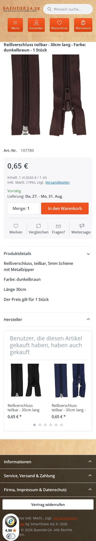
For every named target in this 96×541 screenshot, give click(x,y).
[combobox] (68, 9)
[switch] (10, 536)
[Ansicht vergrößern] (48, 98)
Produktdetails (17, 253)
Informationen (17, 461)
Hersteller (13, 319)
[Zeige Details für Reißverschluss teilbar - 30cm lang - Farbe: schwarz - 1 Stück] (26, 382)
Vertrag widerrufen (48, 504)
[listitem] (48, 98)
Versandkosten (57, 182)
